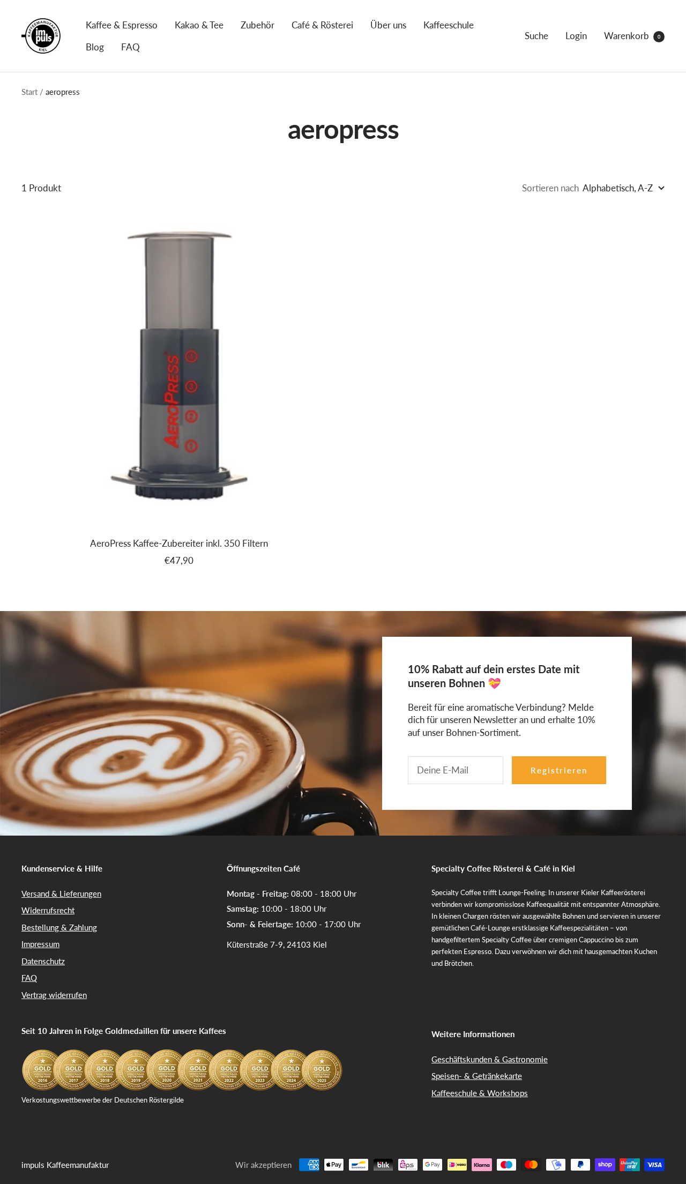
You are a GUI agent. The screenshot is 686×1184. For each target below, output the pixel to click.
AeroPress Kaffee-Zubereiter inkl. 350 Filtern (179, 543)
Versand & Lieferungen (61, 893)
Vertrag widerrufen (54, 995)
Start (29, 91)
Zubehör (257, 25)
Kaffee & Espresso (122, 25)
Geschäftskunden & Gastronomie (489, 1059)
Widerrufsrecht (47, 910)
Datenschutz (43, 961)
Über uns (388, 25)
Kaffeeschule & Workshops (479, 1093)
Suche (536, 35)
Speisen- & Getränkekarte (476, 1076)
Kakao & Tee (199, 25)
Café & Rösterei (322, 25)
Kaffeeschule (448, 25)
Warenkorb (632, 35)
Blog (95, 47)
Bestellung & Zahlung (59, 927)
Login (576, 35)
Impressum (40, 944)
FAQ (130, 47)
